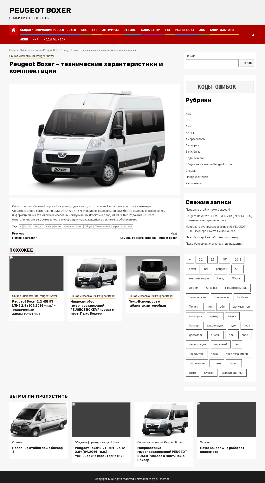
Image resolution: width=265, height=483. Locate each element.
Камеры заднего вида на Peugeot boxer (148, 236)
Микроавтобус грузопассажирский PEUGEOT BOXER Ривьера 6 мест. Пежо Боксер (92, 307)
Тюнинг (194, 306)
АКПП (24, 39)
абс (222, 306)
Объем (193, 288)
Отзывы (130, 30)
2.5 (212, 259)
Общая (88, 226)
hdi (206, 269)
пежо (214, 354)
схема (217, 363)
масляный (220, 344)
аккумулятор (241, 306)
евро (245, 335)
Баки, (220, 278)
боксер (194, 325)
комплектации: (73, 226)
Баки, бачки (150, 30)
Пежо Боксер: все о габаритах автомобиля (147, 303)
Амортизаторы (222, 30)
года (247, 325)
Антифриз (110, 30)
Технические (102, 226)
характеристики (122, 226)
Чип (209, 306)
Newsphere (144, 479)
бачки (232, 316)
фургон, (209, 372)
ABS (202, 30)
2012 (238, 259)
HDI (167, 30)
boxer (27, 226)
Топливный (221, 297)
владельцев (215, 325)
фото (192, 372)
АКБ (94, 30)
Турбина (242, 297)
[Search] (252, 34)
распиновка (197, 363)
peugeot (38, 226)
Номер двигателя (24, 236)
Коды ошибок (54, 39)
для (231, 335)
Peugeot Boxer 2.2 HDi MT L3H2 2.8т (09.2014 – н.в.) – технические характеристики (100, 452)
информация (53, 226)
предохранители (237, 354)
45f (225, 259)
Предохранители (197, 177)
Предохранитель (236, 288)
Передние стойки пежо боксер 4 (208, 209)
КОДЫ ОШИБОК (217, 86)
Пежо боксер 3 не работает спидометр (212, 237)
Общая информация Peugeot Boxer (48, 30)
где (233, 325)
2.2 (201, 259)
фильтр (233, 363)
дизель (215, 335)
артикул (215, 316)
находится (196, 354)
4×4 (84, 30)
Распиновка (184, 30)
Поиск (190, 56)
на (237, 344)
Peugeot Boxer (40, 10)
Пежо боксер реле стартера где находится (214, 243)
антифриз (195, 316)
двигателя (196, 335)
